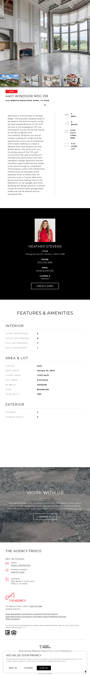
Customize (28, 668)
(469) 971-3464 (17, 572)
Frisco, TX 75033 (19, 584)
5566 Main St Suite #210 (23, 581)
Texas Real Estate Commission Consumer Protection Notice (31, 614)
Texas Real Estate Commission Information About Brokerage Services (35, 617)
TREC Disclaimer (12, 619)
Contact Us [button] (45, 517)
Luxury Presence (62, 651)
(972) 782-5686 (45, 262)
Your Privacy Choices (45, 673)
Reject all (13, 668)
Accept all (44, 668)
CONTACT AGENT (45, 286)
